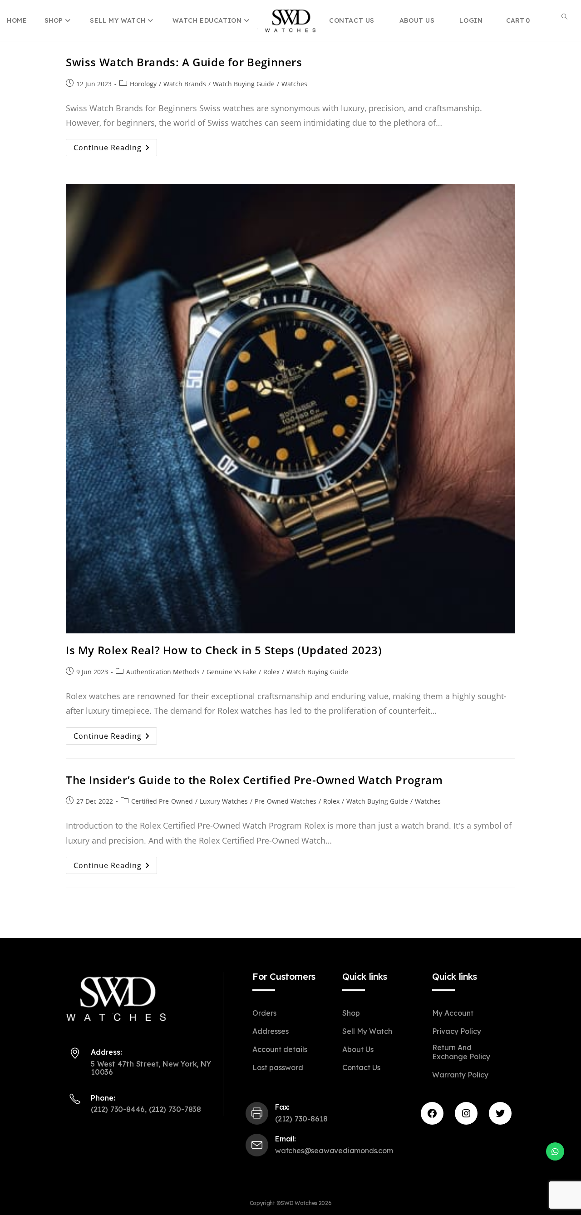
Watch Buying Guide (244, 83)
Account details (279, 1049)
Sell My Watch (119, 20)
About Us (358, 1049)
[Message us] (555, 1151)
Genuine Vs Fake (231, 671)
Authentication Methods (163, 671)
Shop (54, 20)
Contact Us (361, 1067)
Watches (294, 83)
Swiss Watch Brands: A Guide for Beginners (184, 61)
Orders (264, 1012)
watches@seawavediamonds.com (334, 1150)
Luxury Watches (224, 801)
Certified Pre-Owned (162, 801)
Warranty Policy (460, 1074)
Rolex (271, 671)
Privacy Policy (456, 1031)
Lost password (277, 1067)
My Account (452, 1012)
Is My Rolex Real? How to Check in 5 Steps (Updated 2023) (224, 649)
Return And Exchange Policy (461, 1052)
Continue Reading (115, 149)
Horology (143, 83)
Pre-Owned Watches (285, 801)
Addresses (270, 1031)
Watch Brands (184, 83)
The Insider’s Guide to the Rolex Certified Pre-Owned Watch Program (254, 779)
